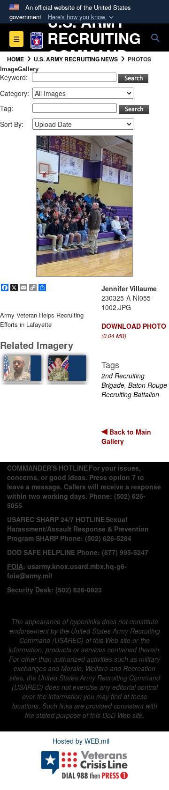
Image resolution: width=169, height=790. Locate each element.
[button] (81, 17)
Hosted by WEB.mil (81, 741)
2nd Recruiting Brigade (123, 380)
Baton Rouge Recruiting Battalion (134, 389)
